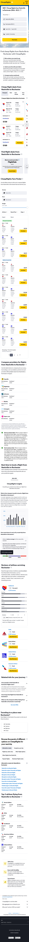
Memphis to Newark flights (8, 774)
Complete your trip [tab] (18, 748)
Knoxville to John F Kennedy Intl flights (11, 787)
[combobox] (6, 14)
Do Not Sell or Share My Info (14, 930)
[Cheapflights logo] (6, 2)
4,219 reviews (12, 590)
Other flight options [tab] (20, 751)
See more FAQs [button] (14, 704)
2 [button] (14, 355)
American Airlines (13, 663)
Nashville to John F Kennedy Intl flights (11, 770)
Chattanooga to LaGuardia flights (10, 785)
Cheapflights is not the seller (9, 901)
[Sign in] (23, 3)
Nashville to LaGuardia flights (9, 768)
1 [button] (11, 355)
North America (16, 913)
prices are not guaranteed (7, 897)
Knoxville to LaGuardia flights (9, 781)
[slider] (27, 207)
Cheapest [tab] (4, 92)
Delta (10, 629)
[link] (12, 171)
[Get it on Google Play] (11, 938)
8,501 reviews (12, 634)
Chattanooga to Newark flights (9, 790)
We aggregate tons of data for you (11, 904)
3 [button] (17, 355)
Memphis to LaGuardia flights (9, 777)
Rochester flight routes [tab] (17, 758)
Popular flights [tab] (6, 758)
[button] (14, 19)
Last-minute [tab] (16, 93)
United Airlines (12, 651)
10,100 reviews (12, 656)
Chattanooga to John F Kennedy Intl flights (12, 783)
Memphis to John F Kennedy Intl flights (11, 779)
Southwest (11, 585)
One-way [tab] (23, 93)
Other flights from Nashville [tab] (9, 755)
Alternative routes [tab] (6, 748)
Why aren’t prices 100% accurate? (11, 907)
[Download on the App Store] (18, 938)
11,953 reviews (12, 668)
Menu (26, 1)
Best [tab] (11, 92)
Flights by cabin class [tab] (7, 751)
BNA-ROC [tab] (14, 478)
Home (10, 913)
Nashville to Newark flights (8, 772)
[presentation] (20, 10)
